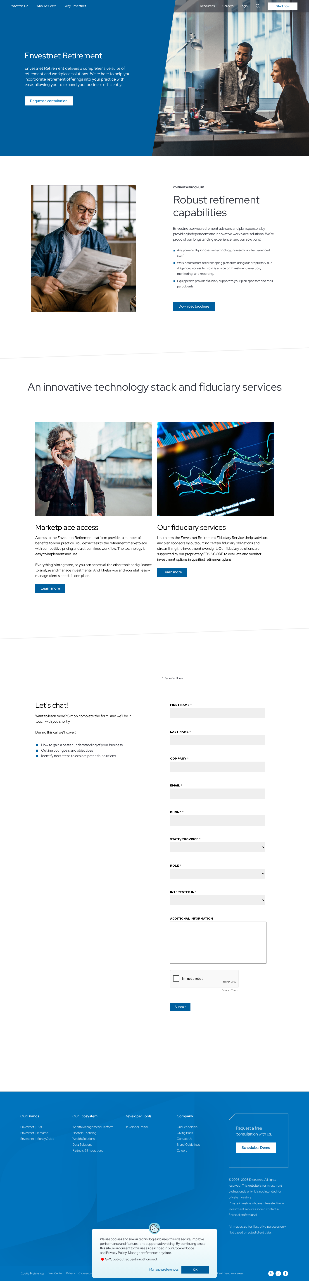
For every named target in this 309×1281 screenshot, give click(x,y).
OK (195, 1269)
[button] (194, 306)
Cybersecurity (86, 1273)
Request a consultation (48, 100)
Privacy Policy (116, 1252)
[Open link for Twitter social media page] (278, 1273)
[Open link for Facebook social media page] (285, 1273)
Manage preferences (163, 1269)
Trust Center (55, 1273)
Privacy (70, 1273)
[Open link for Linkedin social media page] (271, 1273)
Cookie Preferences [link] (32, 1273)
